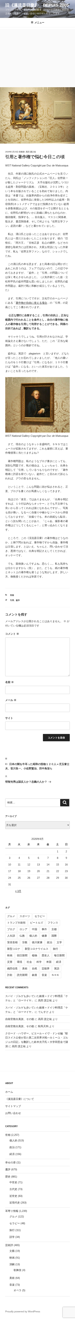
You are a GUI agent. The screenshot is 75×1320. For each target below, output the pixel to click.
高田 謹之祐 (31, 152)
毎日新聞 (59, 955)
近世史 (13, 1195)
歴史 (7, 1176)
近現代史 (14, 1202)
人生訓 (11, 935)
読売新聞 (22, 974)
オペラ (17, 1290)
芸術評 (9, 1245)
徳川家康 (37, 942)
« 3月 (18, 891)
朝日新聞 (22, 955)
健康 (44, 935)
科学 (39, 961)
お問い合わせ (13, 1113)
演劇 (12, 1264)
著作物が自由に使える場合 (31, 302)
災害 (9, 961)
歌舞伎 (17, 1270)
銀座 (34, 974)
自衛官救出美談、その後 (19, 1019)
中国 (34, 929)
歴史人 (46, 955)
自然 (34, 968)
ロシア (23, 929)
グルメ (11, 916)
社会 (29, 961)
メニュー (39, 22)
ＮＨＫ (55, 974)
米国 (48, 961)
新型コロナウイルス (36, 948)
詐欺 (9, 974)
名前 (9, 682)
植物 (34, 955)
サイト (9, 718)
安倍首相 (12, 942)
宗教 (24, 942)
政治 (49, 942)
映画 (9, 955)
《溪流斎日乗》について (19, 1098)
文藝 (12, 1250)
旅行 (55, 948)
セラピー (40, 916)
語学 (12, 1236)
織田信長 (12, 968)
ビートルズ (36, 922)
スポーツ (25, 916)
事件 (44, 929)
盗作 (18, 600)
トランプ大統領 (16, 922)
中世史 (13, 1182)
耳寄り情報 (11, 1210)
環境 (19, 961)
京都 (54, 929)
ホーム (9, 1091)
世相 (12, 595)
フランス (53, 922)
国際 (54, 935)
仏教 (22, 935)
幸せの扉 (10, 1162)
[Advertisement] (37, 57)
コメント (12, 633)
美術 (24, 968)
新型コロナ (13, 948)
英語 (56, 968)
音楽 (44, 974)
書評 (7, 1169)
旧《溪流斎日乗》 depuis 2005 (37, 5)
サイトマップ (13, 1106)
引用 (12, 600)
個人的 (33, 935)
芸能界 (46, 968)
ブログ (11, 929)
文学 (59, 942)
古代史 (13, 1189)
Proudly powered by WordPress (22, 1311)
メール (10, 700)
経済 (58, 961)
